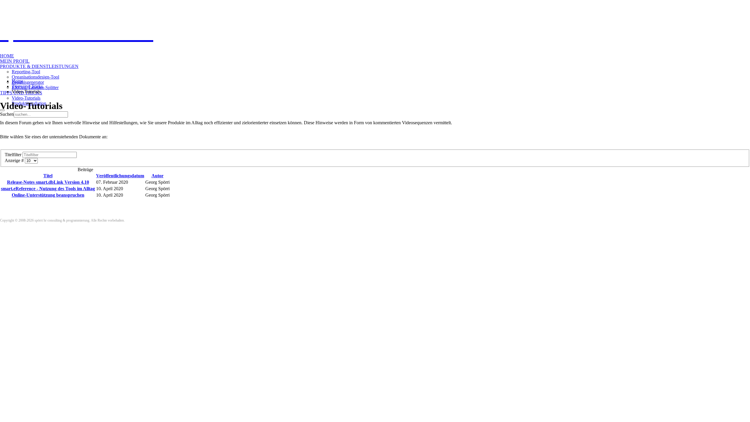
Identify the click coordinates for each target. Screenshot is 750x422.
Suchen (7, 114)
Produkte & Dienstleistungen (39, 66)
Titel (47, 175)
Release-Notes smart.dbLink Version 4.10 (48, 182)
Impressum (65, 5)
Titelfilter (14, 154)
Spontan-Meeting (45, 5)
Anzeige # (15, 160)
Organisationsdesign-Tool (35, 76)
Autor (157, 175)
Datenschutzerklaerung (88, 5)
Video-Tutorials (26, 98)
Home (7, 55)
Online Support (22, 5)
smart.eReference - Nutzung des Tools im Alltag (48, 188)
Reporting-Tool (26, 71)
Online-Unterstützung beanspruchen (48, 195)
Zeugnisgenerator (28, 82)
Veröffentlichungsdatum (120, 175)
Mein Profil (15, 61)
